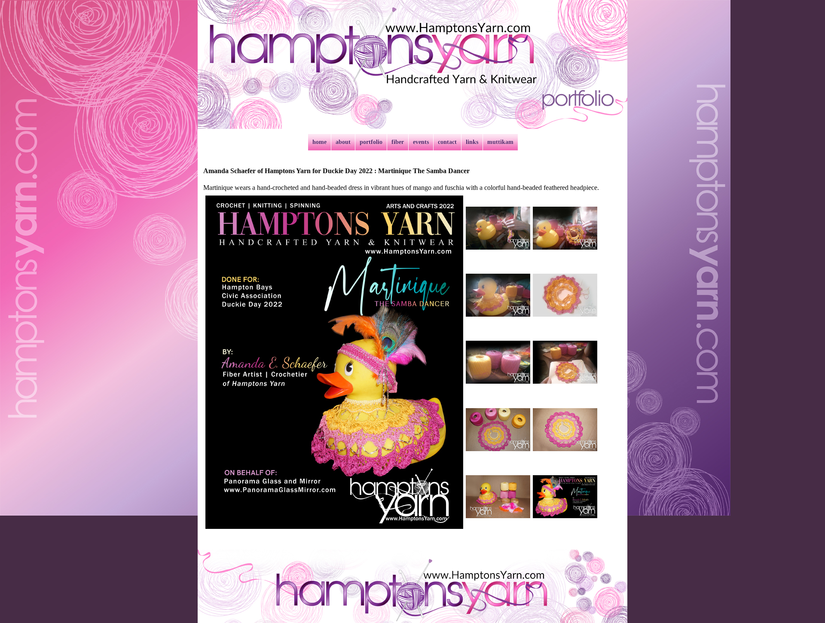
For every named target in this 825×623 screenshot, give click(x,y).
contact (447, 142)
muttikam (500, 142)
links (472, 142)
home (319, 142)
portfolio (371, 142)
